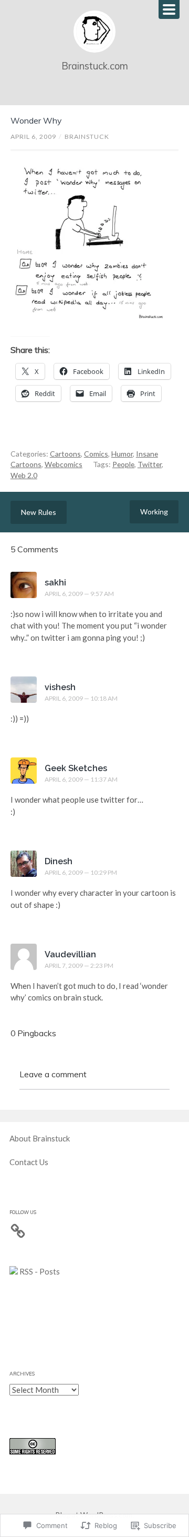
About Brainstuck (39, 1138)
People (123, 464)
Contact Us (28, 1162)
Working (154, 511)
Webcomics (63, 464)
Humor (122, 453)
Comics (96, 453)
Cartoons (65, 453)
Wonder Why (35, 120)
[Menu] (169, 9)
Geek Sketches (76, 768)
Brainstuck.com (94, 66)
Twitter (150, 464)
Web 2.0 (23, 475)
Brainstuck (87, 136)
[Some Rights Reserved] (32, 1451)
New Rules (38, 512)
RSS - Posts (39, 1271)
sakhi (55, 583)
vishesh (60, 687)
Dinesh (58, 861)
